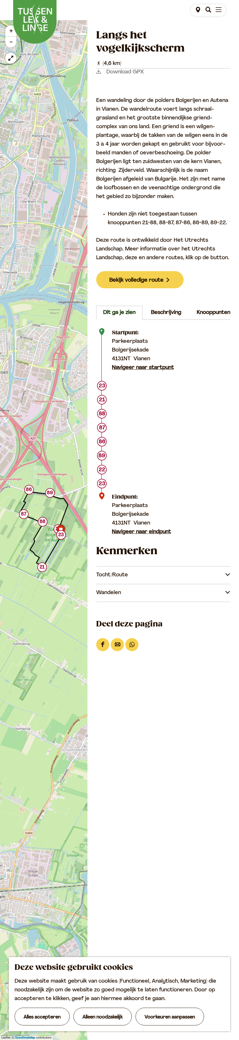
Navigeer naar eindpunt (141, 532)
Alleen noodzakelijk (102, 1017)
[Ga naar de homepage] (35, 22)
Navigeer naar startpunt (143, 367)
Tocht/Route (112, 575)
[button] (41, 568)
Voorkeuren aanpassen (170, 1017)
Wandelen (108, 593)
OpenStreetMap (25, 1038)
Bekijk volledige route (136, 280)
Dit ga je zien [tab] (119, 312)
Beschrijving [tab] (166, 312)
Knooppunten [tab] (213, 312)
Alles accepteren (42, 1017)
